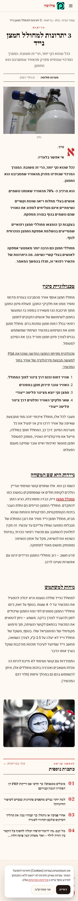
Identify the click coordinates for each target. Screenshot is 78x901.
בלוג (57, 20)
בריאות (48, 20)
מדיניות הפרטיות (38, 880)
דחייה (63, 889)
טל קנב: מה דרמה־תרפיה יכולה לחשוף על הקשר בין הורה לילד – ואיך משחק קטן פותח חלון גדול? (34, 833)
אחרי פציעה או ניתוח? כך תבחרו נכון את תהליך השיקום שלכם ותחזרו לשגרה (35, 817)
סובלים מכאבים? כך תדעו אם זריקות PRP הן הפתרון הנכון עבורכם (36, 786)
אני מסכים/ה (43, 889)
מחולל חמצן (65, 499)
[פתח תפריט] (71, 6)
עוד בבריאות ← (14, 764)
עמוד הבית (68, 20)
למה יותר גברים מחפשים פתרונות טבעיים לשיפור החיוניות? (34, 802)
